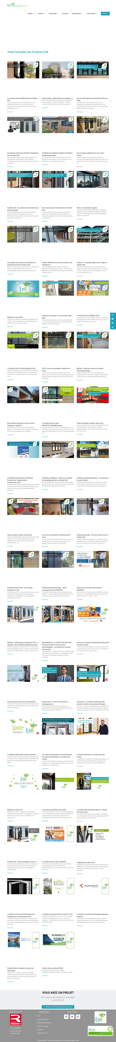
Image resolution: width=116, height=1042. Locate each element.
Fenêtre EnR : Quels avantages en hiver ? (22, 862)
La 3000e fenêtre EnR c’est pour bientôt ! (21, 755)
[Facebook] (66, 1017)
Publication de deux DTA (86, 863)
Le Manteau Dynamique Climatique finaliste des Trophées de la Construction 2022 (20, 480)
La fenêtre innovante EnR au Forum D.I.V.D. (57, 914)
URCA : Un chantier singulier (87, 208)
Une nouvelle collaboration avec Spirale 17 (57, 98)
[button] (113, 315)
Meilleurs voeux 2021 (15, 810)
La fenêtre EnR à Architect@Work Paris (21, 368)
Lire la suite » (10, 112)
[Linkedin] (78, 1017)
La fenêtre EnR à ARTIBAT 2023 (88, 316)
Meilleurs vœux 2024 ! (15, 317)
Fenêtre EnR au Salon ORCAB (52, 968)
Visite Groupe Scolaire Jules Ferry (19, 535)
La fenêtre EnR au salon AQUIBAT (54, 862)
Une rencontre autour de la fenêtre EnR (21, 702)
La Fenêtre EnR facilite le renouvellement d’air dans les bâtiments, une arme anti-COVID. (57, 757)
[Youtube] (72, 1017)
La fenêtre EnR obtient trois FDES (54, 810)
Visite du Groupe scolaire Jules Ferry (90, 423)
